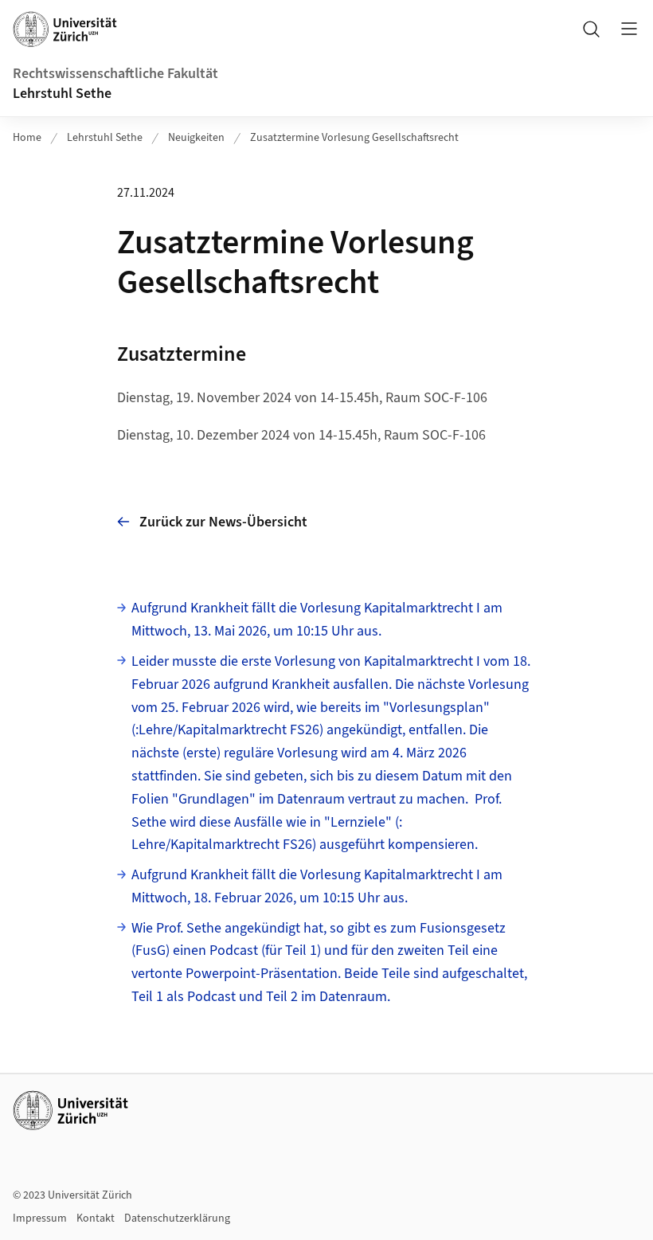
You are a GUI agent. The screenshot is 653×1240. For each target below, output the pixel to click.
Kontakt (95, 1218)
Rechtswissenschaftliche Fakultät (115, 74)
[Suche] (591, 29)
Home (27, 138)
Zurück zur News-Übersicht (223, 522)
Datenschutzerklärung (177, 1218)
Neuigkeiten (196, 138)
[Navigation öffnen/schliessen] (629, 29)
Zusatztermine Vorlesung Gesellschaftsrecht (354, 138)
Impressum (40, 1218)
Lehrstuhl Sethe (62, 94)
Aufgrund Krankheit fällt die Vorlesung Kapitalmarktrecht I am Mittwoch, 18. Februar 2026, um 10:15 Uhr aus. (316, 886)
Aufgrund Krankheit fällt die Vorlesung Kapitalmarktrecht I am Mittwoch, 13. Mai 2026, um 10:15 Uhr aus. (316, 619)
